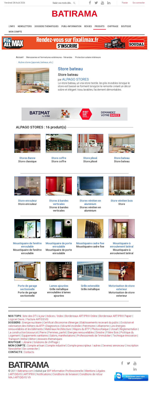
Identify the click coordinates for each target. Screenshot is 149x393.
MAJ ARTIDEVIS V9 (19, 377)
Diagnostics (52, 325)
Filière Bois (112, 332)
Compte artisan (35, 345)
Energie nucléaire (32, 322)
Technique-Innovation (125, 335)
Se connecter (30, 348)
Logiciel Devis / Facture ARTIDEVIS (28, 319)
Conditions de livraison (65, 374)
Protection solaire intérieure (88, 57)
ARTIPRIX (29, 374)
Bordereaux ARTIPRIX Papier (115, 315)
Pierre (43, 332)
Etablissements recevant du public (99, 322)
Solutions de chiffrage (45, 342)
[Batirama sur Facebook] (90, 3)
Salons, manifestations (62, 335)
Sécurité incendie (71, 325)
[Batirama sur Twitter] (96, 3)
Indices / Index (55, 315)
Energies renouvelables (81, 332)
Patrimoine (89, 325)
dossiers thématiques (50, 338)
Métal (24, 338)
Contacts (29, 352)
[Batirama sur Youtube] (102, 3)
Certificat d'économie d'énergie (60, 322)
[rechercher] (74, 2)
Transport (13, 338)
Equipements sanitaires (35, 335)
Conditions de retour (91, 374)
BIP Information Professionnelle (65, 370)
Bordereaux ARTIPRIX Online (81, 315)
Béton (32, 338)
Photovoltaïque (100, 329)
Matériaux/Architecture (58, 329)
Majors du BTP (81, 329)
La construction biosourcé (23, 332)
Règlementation (129, 329)
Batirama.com (25, 370)
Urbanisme (103, 325)
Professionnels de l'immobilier (94, 335)
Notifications (44, 374)
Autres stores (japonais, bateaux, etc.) (35, 62)
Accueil (19, 57)
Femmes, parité (57, 332)
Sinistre (100, 332)
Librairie (27, 342)
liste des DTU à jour (34, 315)
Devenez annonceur (113, 345)
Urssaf (114, 329)
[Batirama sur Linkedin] (109, 3)
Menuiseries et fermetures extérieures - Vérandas (49, 57)
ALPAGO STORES (75, 79)
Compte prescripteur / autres (84, 345)
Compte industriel (56, 345)
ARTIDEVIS (15, 374)
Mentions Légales (95, 370)
